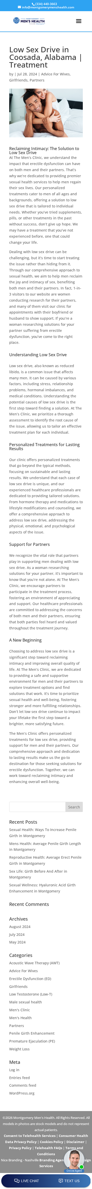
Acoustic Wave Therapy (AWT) (34, 962)
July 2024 (17, 934)
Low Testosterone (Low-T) (30, 994)
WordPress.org (21, 1093)
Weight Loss (19, 1049)
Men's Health (20, 1017)
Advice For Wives (55, 74)
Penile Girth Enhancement (31, 1033)
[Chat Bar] (46, 1181)
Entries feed (19, 1077)
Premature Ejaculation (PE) (32, 1041)
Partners (37, 80)
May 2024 (17, 942)
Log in (14, 1069)
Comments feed (22, 1085)
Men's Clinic (19, 1009)
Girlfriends (18, 80)
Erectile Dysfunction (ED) (30, 978)
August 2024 (19, 926)
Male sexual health (25, 1002)
